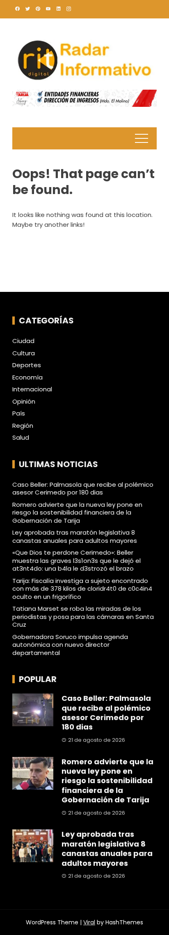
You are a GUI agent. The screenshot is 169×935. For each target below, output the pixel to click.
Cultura (23, 353)
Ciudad (23, 341)
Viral (89, 922)
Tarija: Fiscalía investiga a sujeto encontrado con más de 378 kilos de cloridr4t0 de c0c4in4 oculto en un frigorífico (82, 588)
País (18, 413)
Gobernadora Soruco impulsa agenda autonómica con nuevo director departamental (70, 644)
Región (22, 426)
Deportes (26, 365)
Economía (27, 377)
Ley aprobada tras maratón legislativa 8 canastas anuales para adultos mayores (74, 536)
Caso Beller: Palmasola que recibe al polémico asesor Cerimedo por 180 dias (82, 488)
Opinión (23, 401)
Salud (20, 438)
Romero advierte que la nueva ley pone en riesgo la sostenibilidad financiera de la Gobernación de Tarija (77, 512)
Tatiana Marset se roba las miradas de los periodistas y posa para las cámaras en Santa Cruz (83, 616)
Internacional (32, 389)
